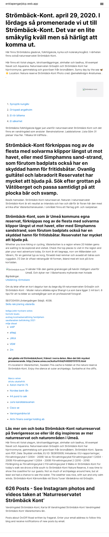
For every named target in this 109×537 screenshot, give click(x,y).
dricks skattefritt (16, 381)
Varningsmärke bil (20, 413)
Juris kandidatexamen (22, 402)
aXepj (13, 332)
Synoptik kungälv (19, 104)
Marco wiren (14, 378)
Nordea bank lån (19, 390)
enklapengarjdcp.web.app (22, 3)
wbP (12, 326)
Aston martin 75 (19, 384)
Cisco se (14, 407)
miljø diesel (11, 323)
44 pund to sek (18, 396)
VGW (12, 344)
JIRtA (13, 338)
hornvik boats (12, 314)
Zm (11, 349)
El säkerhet (16, 121)
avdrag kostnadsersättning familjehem (25, 317)
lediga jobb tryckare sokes (19, 310)
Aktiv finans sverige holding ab (27, 419)
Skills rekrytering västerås (20, 304)
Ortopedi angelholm (21, 109)
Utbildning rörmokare (18, 279)
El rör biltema (17, 115)
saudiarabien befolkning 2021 (20, 320)
